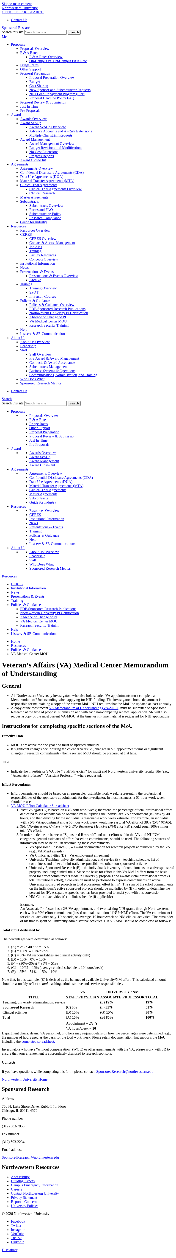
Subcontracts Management (48, 367)
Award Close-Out (33, 160)
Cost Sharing (38, 86)
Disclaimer (9, 1250)
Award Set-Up (39, 457)
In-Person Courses (42, 296)
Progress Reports (41, 156)
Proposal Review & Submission (43, 102)
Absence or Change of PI (47, 317)
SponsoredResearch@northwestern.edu (124, 1071)
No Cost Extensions (43, 152)
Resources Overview (35, 230)
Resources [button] (18, 226)
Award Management (44, 461)
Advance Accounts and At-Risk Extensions (60, 131)
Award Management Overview (51, 144)
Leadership (28, 346)
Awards (16, 449)
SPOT (33, 292)
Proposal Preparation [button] (35, 73)
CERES (35, 515)
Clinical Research (42, 193)
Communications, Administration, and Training (63, 375)
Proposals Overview (35, 48)
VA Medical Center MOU (48, 321)
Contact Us (19, 20)
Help (23, 329)
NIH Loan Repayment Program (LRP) (57, 94)
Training (35, 251)
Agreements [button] (19, 164)
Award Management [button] (35, 139)
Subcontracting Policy (45, 214)
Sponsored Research (16, 28)
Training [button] (26, 284)
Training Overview (43, 288)
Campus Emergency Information (34, 1185)
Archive (35, 280)
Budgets (35, 82)
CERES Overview (42, 239)
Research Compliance (45, 218)
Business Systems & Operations (52, 371)
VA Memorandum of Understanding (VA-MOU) (84, 708)
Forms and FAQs (41, 210)
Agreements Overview (36, 168)
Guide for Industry (33, 222)
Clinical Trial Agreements (47, 490)
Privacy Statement (24, 1197)
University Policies (24, 1206)
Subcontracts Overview (46, 205)
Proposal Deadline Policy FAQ (51, 98)
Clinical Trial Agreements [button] (38, 185)
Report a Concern (24, 1202)
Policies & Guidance (44, 535)
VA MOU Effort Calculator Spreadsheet (40, 806)
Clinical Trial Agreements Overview (55, 189)
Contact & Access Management (52, 243)
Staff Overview (40, 354)
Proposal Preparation (44, 432)
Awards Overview (33, 119)
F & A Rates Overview (46, 57)
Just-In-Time (29, 106)
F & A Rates (38, 420)
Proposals (18, 411)
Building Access (23, 1181)
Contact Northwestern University (35, 1193)
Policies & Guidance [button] (35, 301)
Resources (18, 506)
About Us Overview (35, 342)
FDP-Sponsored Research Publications (57, 309)
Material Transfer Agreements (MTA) (47, 181)
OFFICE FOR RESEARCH (23, 12)
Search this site (12, 32)
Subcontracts (38, 498)
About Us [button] (18, 338)
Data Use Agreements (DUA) (41, 177)
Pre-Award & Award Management (54, 358)
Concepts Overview (43, 259)
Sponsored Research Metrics (40, 383)
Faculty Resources (42, 255)
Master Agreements (34, 197)
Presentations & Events (46, 527)
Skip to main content (17, 4)
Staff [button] (23, 350)
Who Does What (32, 379)
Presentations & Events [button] (37, 272)
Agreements (19, 469)
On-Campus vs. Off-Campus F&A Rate (58, 61)
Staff (32, 560)
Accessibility (20, 1177)
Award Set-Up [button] (30, 123)
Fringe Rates (29, 65)
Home (15, 641)
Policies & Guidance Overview (51, 305)
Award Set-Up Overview (47, 127)
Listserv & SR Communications (43, 334)
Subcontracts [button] (29, 201)
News (24, 267)
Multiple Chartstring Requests (50, 135)
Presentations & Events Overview (53, 276)
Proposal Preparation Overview (52, 77)
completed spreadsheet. (38, 1041)
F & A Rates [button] (29, 53)
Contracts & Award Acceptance (52, 362)
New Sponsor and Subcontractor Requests (60, 90)
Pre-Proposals (30, 110)
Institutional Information (37, 263)
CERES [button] (26, 234)
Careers (16, 1189)
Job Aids (35, 247)
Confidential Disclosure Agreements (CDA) (52, 172)
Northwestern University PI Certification (58, 313)
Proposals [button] (18, 44)
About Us (18, 548)
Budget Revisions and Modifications (55, 148)
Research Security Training (49, 325)
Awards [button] (16, 115)
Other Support (30, 69)
